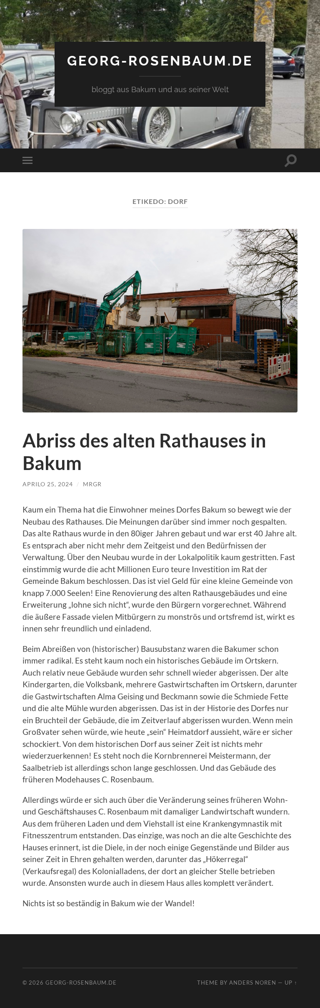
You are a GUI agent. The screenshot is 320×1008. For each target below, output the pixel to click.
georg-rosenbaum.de (160, 60)
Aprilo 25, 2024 (47, 484)
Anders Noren (252, 982)
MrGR (92, 484)
